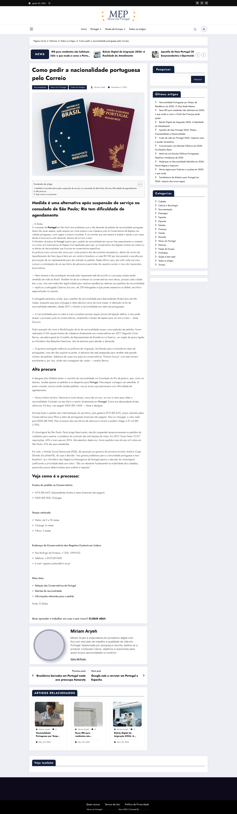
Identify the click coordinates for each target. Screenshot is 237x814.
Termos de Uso (112, 804)
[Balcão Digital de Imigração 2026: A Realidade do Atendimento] (127, 714)
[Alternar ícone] (31, 29)
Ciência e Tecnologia (168, 205)
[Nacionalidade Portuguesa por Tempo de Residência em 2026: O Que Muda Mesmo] (49, 714)
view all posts (78, 659)
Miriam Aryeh (99, 87)
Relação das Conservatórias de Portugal (55, 585)
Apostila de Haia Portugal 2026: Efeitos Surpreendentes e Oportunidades (170, 53)
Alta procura (41, 191)
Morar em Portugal (58, 87)
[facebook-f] (197, 3)
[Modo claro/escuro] (204, 29)
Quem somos (93, 804)
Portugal (94, 29)
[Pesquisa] (195, 29)
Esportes (162, 221)
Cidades (162, 201)
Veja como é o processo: (46, 194)
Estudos (161, 225)
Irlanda (161, 233)
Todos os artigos (137, 29)
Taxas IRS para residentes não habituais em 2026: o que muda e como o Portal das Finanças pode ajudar (53, 54)
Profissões (163, 252)
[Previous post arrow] (33, 675)
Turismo (161, 264)
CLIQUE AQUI (97, 618)
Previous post (79, 671)
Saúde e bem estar (167, 256)
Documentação (40, 87)
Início (84, 29)
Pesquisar (163, 69)
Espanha (162, 217)
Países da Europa (114, 29)
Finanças (162, 229)
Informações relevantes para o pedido (54, 596)
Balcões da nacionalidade (48, 591)
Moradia (162, 237)
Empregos (163, 213)
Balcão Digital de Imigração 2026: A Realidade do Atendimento (110, 53)
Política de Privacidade (137, 804)
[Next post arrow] (144, 675)
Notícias (162, 245)
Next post (96, 671)
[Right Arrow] (203, 55)
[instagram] (206, 3)
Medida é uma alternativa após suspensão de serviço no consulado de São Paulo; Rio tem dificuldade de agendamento (86, 188)
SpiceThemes (144, 809)
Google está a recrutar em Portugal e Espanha (114, 678)
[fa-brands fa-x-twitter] (202, 3)
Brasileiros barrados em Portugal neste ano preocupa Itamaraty (61, 678)
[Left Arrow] (198, 55)
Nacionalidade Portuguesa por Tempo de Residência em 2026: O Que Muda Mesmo (47, 734)
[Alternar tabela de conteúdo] (139, 184)
